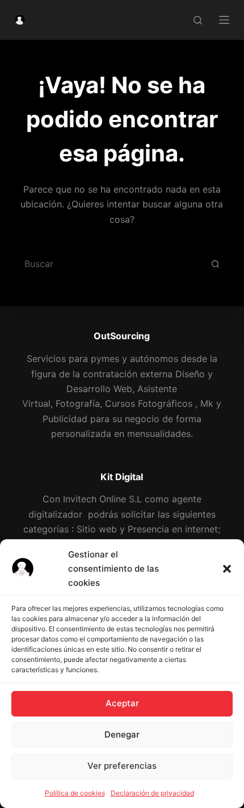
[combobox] (109, 263)
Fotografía (78, 403)
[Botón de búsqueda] (215, 264)
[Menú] (224, 20)
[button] (227, 568)
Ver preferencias (122, 765)
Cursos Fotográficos (148, 403)
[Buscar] (197, 20)
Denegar (122, 734)
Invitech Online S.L (102, 499)
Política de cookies (75, 793)
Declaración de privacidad (152, 793)
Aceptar (122, 703)
